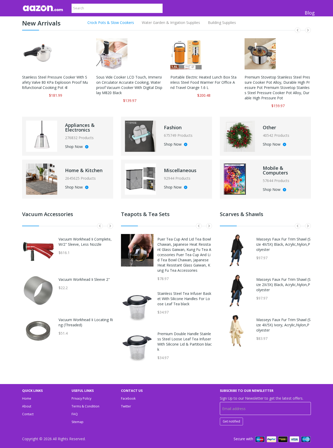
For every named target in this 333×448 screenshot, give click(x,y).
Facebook (128, 398)
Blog (310, 13)
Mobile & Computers (275, 170)
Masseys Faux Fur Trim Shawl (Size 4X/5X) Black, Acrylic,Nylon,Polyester (283, 244)
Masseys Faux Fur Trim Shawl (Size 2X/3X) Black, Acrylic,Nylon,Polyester (283, 284)
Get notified (231, 421)
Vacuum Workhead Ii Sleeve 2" (84, 279)
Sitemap (78, 422)
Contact (28, 414)
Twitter (126, 406)
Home (26, 398)
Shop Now (74, 147)
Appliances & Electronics (80, 127)
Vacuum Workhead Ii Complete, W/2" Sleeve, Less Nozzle (85, 242)
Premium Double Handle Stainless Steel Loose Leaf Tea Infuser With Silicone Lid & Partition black (184, 341)
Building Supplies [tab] (222, 22)
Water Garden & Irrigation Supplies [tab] (171, 22)
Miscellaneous (180, 170)
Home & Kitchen (84, 170)
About (26, 406)
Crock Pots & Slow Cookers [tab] (110, 22)
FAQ (75, 414)
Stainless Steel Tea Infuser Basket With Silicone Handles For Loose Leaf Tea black (184, 298)
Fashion (173, 127)
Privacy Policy (81, 398)
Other (269, 127)
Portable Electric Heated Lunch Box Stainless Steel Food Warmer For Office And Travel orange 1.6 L (203, 82)
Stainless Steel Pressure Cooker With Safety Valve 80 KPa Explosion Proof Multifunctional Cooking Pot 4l (55, 82)
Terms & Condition (85, 406)
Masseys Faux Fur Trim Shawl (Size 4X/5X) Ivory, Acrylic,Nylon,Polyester (283, 325)
